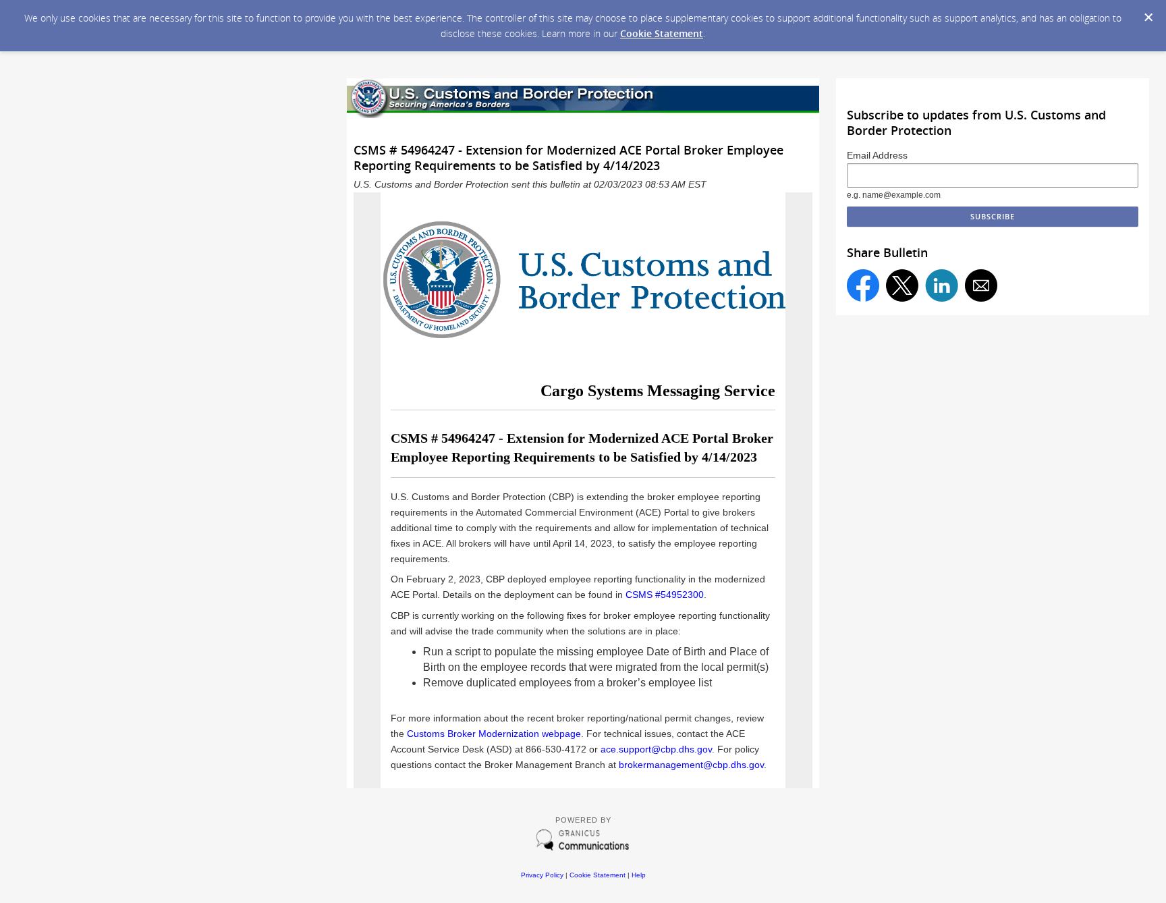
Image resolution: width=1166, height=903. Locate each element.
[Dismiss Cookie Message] (1148, 17)
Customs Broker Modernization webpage (494, 733)
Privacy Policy (542, 875)
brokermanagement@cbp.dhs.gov (691, 764)
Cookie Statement (661, 33)
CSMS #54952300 (665, 594)
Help (639, 875)
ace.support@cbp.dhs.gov (656, 749)
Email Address (877, 155)
